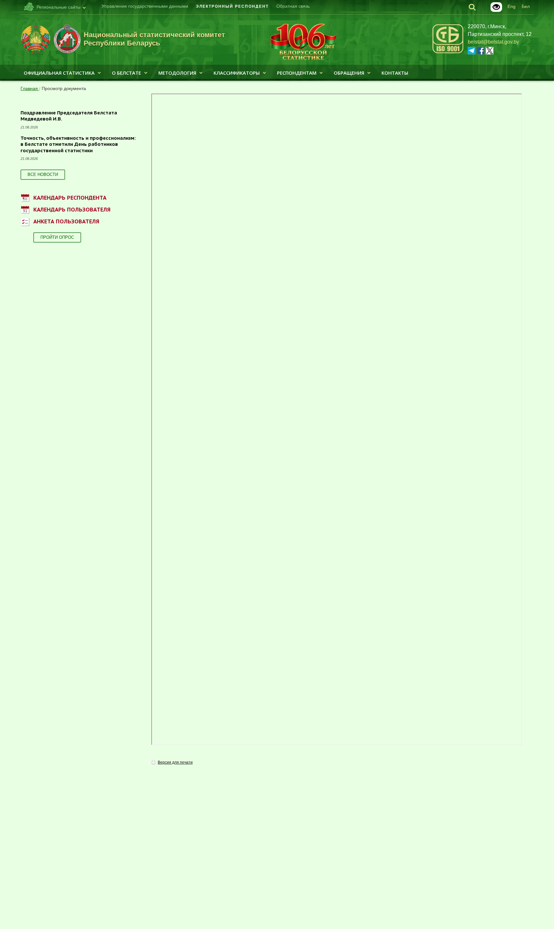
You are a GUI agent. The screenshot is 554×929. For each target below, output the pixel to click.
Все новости (43, 174)
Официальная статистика (59, 73)
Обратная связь (293, 6)
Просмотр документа (64, 88)
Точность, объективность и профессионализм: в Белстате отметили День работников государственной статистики (78, 144)
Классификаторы (237, 73)
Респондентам (296, 73)
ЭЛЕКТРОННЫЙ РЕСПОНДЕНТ (232, 6)
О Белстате (126, 73)
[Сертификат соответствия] (447, 52)
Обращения (349, 73)
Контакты (395, 73)
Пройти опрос (57, 237)
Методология (177, 73)
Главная (30, 88)
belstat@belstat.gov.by (493, 42)
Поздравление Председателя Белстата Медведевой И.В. (69, 116)
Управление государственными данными (145, 6)
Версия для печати (175, 762)
